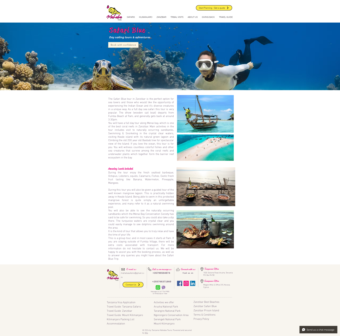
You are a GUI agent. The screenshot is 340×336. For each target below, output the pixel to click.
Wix (146, 333)
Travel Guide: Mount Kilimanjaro (125, 315)
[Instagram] (186, 283)
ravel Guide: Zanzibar (120, 311)
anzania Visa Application (121, 302)
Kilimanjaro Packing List (121, 319)
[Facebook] (179, 283)
